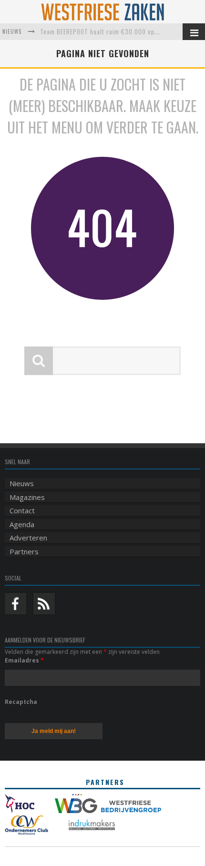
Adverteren (28, 537)
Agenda (22, 524)
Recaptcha (21, 702)
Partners (24, 551)
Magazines (27, 497)
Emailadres (24, 660)
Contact (22, 510)
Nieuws (22, 483)
